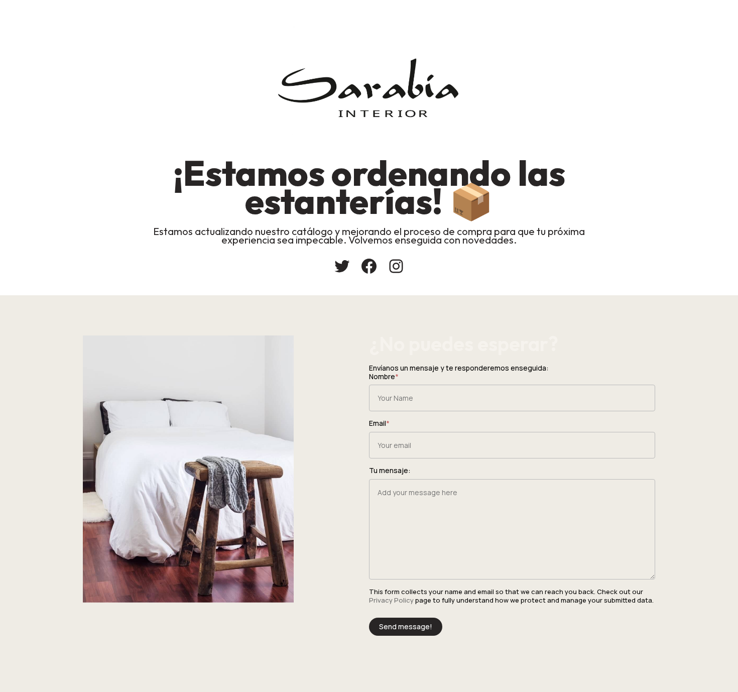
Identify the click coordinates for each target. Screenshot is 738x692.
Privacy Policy (391, 600)
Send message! (405, 626)
